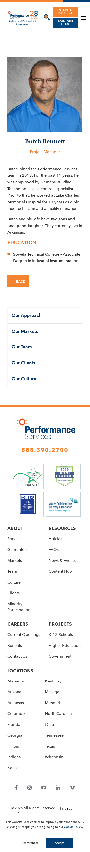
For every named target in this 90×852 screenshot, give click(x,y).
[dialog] (46, 17)
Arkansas (16, 702)
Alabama (16, 681)
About (15, 528)
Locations (21, 670)
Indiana (14, 757)
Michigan (53, 691)
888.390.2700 (45, 449)
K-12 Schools (61, 634)
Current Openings (24, 634)
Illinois (13, 746)
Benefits (15, 645)
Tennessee (54, 735)
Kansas (14, 768)
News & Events (62, 560)
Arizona (15, 691)
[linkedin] (58, 788)
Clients (14, 593)
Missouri (52, 702)
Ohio (49, 724)
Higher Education (65, 645)
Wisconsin (54, 757)
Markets (15, 560)
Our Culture (24, 378)
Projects (60, 624)
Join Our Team (66, 23)
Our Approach (27, 315)
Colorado (16, 713)
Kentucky (53, 681)
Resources (62, 528)
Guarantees (18, 549)
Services (15, 538)
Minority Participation (19, 606)
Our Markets (25, 331)
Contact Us (17, 656)
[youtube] (44, 788)
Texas (50, 746)
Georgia (15, 735)
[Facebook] (16, 788)
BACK (20, 281)
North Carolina (58, 713)
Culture (14, 582)
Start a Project (65, 11)
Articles (55, 538)
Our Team (22, 346)
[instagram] (29, 788)
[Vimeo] (72, 788)
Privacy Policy (66, 811)
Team (12, 571)
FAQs (54, 549)
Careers (18, 624)
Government (60, 656)
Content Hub (60, 571)
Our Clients (23, 362)
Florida (14, 724)
